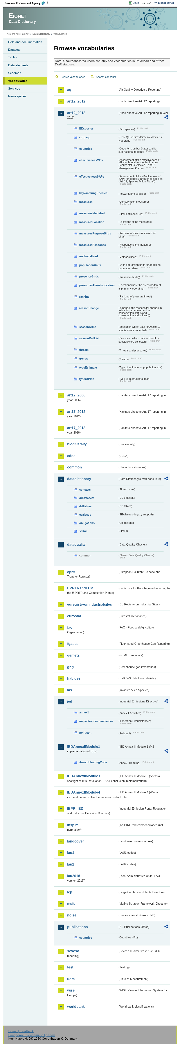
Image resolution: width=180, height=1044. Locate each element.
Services (14, 88)
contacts (85, 489)
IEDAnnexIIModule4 (83, 792)
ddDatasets (86, 498)
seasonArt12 (87, 327)
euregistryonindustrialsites (89, 604)
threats (83, 349)
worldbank (76, 1006)
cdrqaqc (84, 137)
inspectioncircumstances (96, 721)
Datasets (14, 49)
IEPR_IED (75, 808)
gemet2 (73, 655)
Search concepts (106, 77)
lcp (69, 892)
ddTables (85, 506)
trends (83, 358)
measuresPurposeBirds (95, 233)
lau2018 (73, 876)
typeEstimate (88, 367)
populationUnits (90, 265)
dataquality (76, 544)
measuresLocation (91, 222)
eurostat (74, 616)
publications (77, 927)
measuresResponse (92, 245)
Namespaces (17, 96)
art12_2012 (76, 101)
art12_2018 (76, 113)
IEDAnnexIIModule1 (83, 747)
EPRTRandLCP (80, 588)
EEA (26, 3)
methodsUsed (88, 256)
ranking (84, 296)
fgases (72, 644)
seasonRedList (89, 338)
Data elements (18, 65)
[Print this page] (144, 3)
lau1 (70, 853)
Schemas (14, 73)
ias (69, 690)
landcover (75, 841)
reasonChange (89, 308)
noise (71, 915)
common (74, 467)
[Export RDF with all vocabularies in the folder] (166, 118)
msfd (71, 903)
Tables (12, 57)
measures (85, 201)
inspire (73, 825)
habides (74, 678)
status (83, 531)
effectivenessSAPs (91, 176)
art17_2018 (76, 428)
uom (71, 979)
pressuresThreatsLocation (97, 285)
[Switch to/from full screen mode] (150, 3)
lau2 (70, 864)
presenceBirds (89, 276)
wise (71, 990)
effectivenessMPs (91, 160)
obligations (87, 523)
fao (69, 627)
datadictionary (79, 479)
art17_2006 (76, 395)
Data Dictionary (41, 33)
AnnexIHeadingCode (93, 762)
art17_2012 (76, 412)
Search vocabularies (73, 77)
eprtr (71, 572)
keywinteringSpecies (93, 193)
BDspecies (86, 128)
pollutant (85, 732)
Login (136, 3)
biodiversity (77, 444)
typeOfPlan (86, 379)
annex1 (84, 712)
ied (69, 701)
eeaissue (85, 514)
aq (69, 90)
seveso (73, 951)
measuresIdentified (92, 213)
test (70, 967)
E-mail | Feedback (21, 1031)
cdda (71, 456)
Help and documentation (25, 42)
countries (85, 148)
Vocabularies (17, 81)
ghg (70, 667)
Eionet (25, 33)
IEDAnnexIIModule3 (83, 776)
